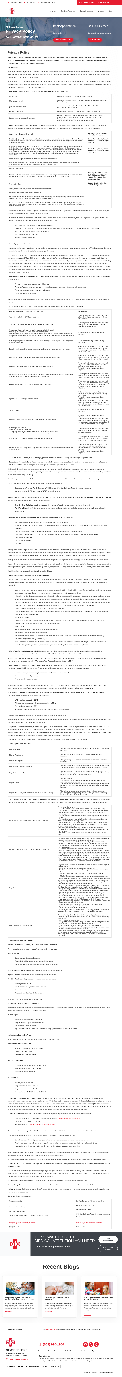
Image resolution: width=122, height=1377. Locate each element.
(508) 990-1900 (31, 37)
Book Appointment (88, 2)
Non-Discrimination (32, 1366)
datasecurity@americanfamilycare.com (89, 1223)
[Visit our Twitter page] (91, 1344)
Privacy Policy (10, 1366)
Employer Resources (68, 11)
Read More (8, 1311)
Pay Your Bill (104, 2)
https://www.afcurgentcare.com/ (69, 1118)
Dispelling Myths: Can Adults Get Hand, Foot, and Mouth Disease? (19, 1299)
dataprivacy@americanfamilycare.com (42, 1124)
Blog (110, 11)
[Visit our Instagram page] (96, 1344)
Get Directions (31, 2)
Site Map (44, 1366)
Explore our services (108, 1248)
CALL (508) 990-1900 (47, 2)
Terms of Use (54, 1366)
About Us (101, 11)
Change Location (16, 2)
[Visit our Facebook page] (85, 1344)
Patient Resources (86, 11)
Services (53, 11)
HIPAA (20, 1366)
